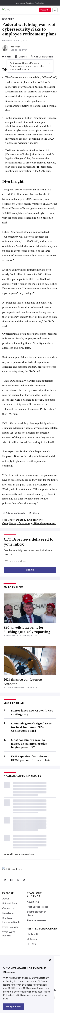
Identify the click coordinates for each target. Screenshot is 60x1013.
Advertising (33, 901)
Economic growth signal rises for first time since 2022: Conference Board (31, 727)
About (5, 898)
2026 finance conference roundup (23, 681)
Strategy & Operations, (29, 519)
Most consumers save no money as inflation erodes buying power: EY (29, 743)
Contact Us (8, 908)
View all (8, 854)
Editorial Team (10, 903)
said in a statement (21, 489)
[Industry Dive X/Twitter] (17, 880)
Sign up (30, 569)
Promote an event (36, 920)
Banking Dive (34, 934)
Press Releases (10, 926)
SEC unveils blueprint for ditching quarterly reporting (27, 629)
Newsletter (8, 913)
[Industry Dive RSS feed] (24, 880)
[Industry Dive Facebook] (11, 880)
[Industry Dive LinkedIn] (5, 880)
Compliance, (10, 523)
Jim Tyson (15, 46)
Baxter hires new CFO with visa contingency (32, 712)
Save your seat (13, 1006)
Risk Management (45, 523)
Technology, (26, 523)
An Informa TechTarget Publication (30, 3)
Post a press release (24, 854)
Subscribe (45, 10)
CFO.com (32, 938)
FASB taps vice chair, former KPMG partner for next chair (31, 758)
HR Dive (31, 943)
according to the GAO (41, 138)
